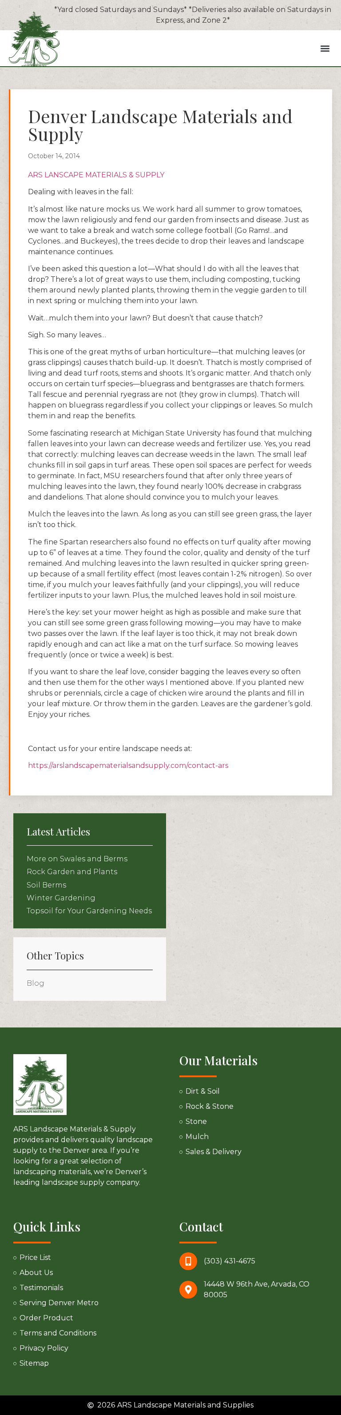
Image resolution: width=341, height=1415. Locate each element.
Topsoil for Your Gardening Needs (89, 911)
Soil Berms (46, 885)
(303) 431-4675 (229, 1261)
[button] (324, 48)
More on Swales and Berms (77, 859)
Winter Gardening (61, 898)
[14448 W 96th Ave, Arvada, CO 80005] (188, 1290)
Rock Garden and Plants (72, 871)
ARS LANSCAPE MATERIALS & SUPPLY (96, 175)
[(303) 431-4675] (188, 1261)
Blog (35, 983)
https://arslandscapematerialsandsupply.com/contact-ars (128, 765)
